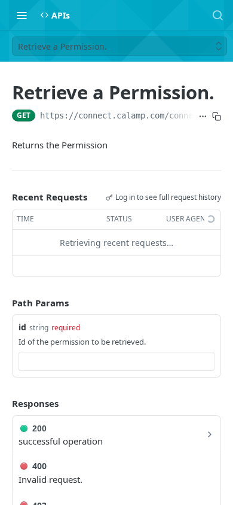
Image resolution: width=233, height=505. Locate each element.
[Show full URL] (202, 116)
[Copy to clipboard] (216, 116)
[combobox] (116, 361)
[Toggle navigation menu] (21, 15)
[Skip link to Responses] (3, 403)
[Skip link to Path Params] (3, 302)
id (22, 327)
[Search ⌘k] (217, 15)
